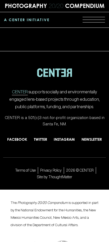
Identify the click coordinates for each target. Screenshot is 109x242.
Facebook (17, 139)
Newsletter (91, 139)
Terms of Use (25, 170)
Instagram (64, 139)
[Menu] (94, 20)
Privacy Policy (51, 170)
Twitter (40, 139)
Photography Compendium (55, 5)
